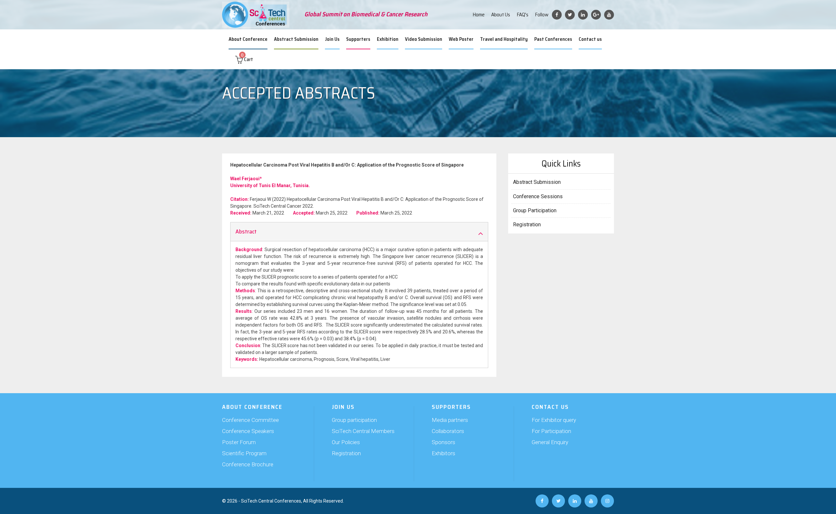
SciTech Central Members (363, 431)
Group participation (354, 420)
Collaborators (448, 431)
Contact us (590, 39)
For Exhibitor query (554, 420)
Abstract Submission (296, 39)
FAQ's (522, 14)
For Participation (551, 431)
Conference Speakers (248, 431)
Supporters (358, 39)
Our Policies (346, 442)
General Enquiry (550, 442)
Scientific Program (244, 453)
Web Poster (461, 39)
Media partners (450, 420)
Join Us (332, 39)
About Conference (248, 39)
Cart (247, 59)
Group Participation (534, 210)
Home (479, 14)
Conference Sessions (538, 196)
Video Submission (423, 39)
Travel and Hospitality (504, 39)
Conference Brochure (247, 464)
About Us (500, 14)
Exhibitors (443, 453)
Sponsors (443, 442)
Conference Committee (250, 420)
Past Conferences (553, 39)
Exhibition (387, 39)
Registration (527, 224)
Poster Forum (239, 442)
